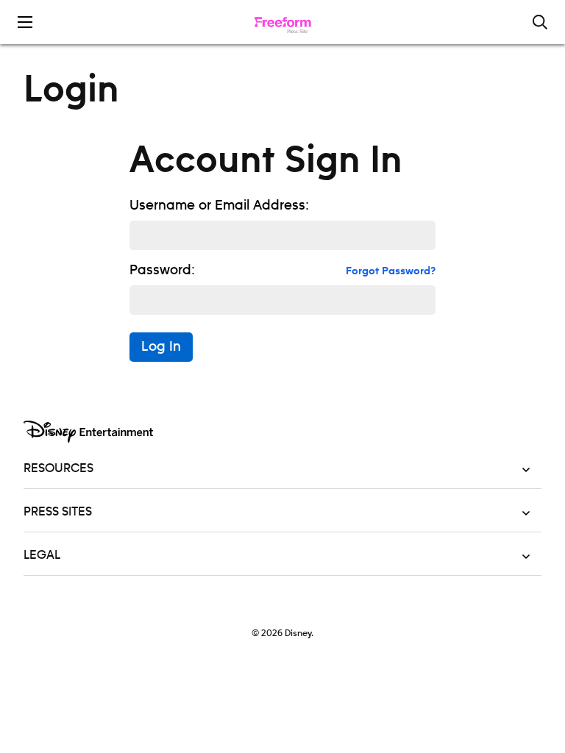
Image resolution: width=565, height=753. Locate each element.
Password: (162, 270)
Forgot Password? (391, 271)
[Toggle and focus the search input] (540, 22)
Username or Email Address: (219, 206)
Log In (161, 347)
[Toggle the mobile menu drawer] (25, 22)
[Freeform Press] (282, 22)
